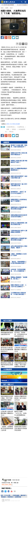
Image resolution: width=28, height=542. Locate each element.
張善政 (14, 129)
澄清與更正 (11, 497)
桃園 (7, 129)
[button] (14, 26)
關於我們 (23, 495)
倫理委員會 (18, 497)
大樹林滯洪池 (10, 127)
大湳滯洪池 (20, 127)
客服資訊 (3, 497)
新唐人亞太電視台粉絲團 (13, 124)
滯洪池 (11, 131)
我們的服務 (16, 495)
